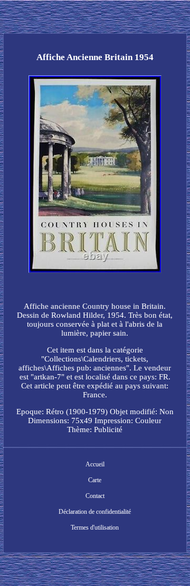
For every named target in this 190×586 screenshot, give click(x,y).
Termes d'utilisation (95, 527)
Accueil (95, 464)
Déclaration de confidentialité (95, 511)
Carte (94, 480)
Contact (95, 496)
